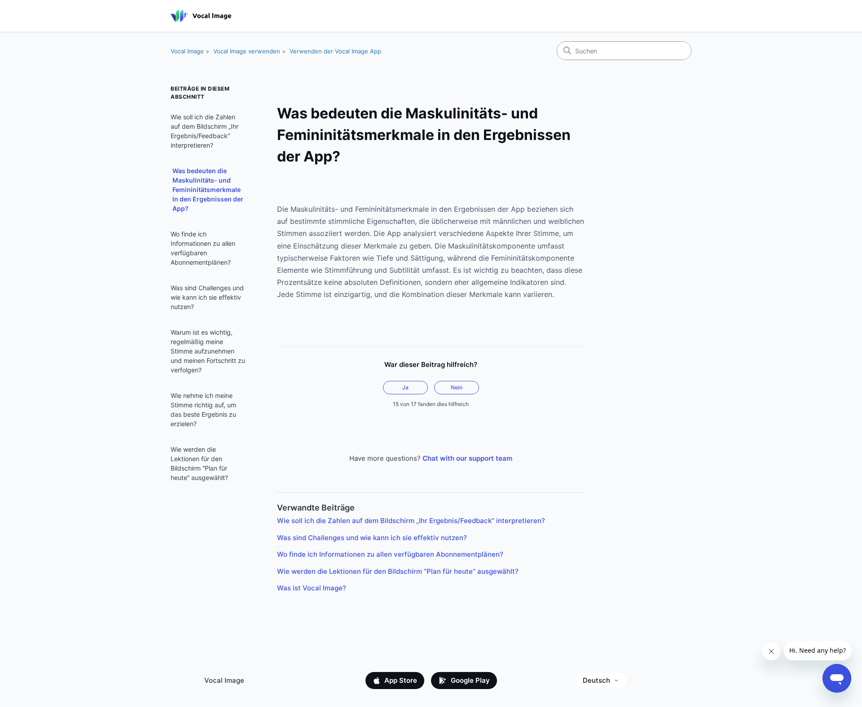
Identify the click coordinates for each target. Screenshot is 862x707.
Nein (456, 387)
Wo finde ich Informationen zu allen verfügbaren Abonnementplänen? (203, 248)
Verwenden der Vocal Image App (335, 51)
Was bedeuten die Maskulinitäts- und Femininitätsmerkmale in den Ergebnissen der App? (207, 189)
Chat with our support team (467, 458)
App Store (400, 680)
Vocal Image (187, 51)
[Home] (201, 16)
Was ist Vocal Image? (311, 588)
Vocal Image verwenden (246, 51)
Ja (405, 387)
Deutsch (596, 680)
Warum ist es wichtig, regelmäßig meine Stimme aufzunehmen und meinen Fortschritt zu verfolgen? (208, 351)
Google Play (470, 680)
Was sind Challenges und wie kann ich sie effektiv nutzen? (207, 297)
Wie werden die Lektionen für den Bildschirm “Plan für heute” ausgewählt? (199, 463)
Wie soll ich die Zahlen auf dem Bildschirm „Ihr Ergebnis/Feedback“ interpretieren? (204, 131)
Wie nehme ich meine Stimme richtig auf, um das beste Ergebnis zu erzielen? (203, 410)
